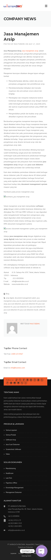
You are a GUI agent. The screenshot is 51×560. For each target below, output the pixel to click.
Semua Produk (11, 435)
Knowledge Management (14, 488)
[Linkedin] (27, 380)
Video (8, 454)
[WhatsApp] (25, 383)
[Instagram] (34, 380)
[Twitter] (20, 380)
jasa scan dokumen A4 (11, 310)
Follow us (9, 380)
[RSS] (22, 383)
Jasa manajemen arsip (30, 51)
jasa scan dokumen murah (29, 310)
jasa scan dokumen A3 (37, 307)
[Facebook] (23, 380)
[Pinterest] (31, 380)
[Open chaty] (41, 551)
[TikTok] (16, 380)
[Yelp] (41, 380)
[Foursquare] (7, 383)
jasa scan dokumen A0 (30, 304)
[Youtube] (14, 383)
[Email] (18, 383)
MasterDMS (19, 44)
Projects (28, 553)
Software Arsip (11, 440)
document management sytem (25, 298)
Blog (7, 294)
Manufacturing (11, 468)
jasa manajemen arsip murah (26, 301)
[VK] (38, 380)
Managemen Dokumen (14, 492)
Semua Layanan (11, 430)
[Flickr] (11, 383)
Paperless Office (11, 483)
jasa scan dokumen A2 (21, 307)
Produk (21, 553)
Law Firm (9, 478)
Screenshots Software (13, 449)
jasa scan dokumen (14, 304)
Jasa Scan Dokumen (13, 444)
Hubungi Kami (26, 556)
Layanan (13, 553)
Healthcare (9, 473)
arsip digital (10, 298)
